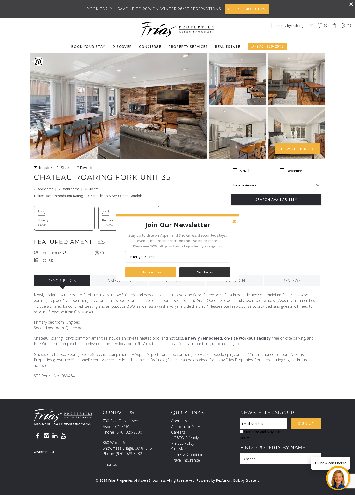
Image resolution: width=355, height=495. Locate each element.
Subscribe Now (150, 272)
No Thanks (205, 272)
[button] (177, 224)
